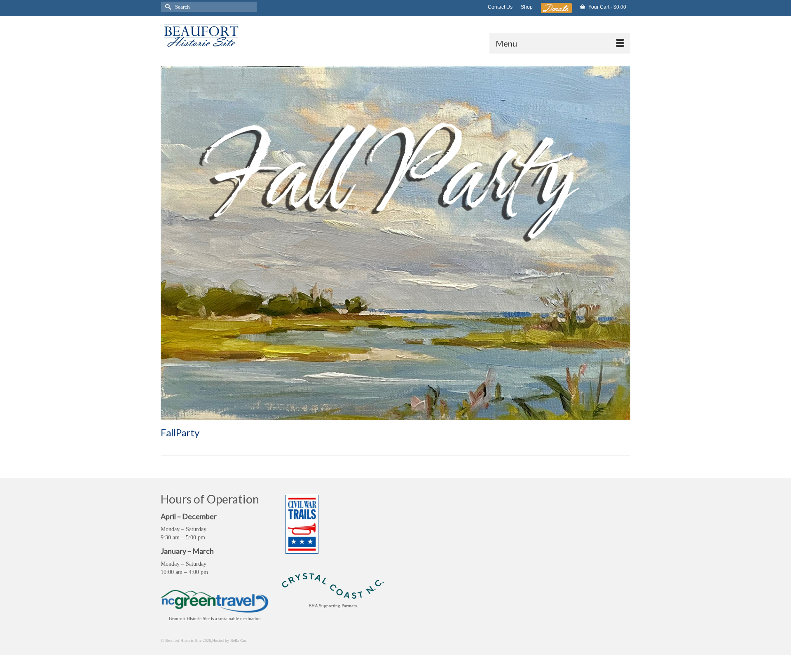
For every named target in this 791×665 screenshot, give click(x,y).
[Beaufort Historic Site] (235, 34)
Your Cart (606, 7)
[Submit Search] (167, 7)
